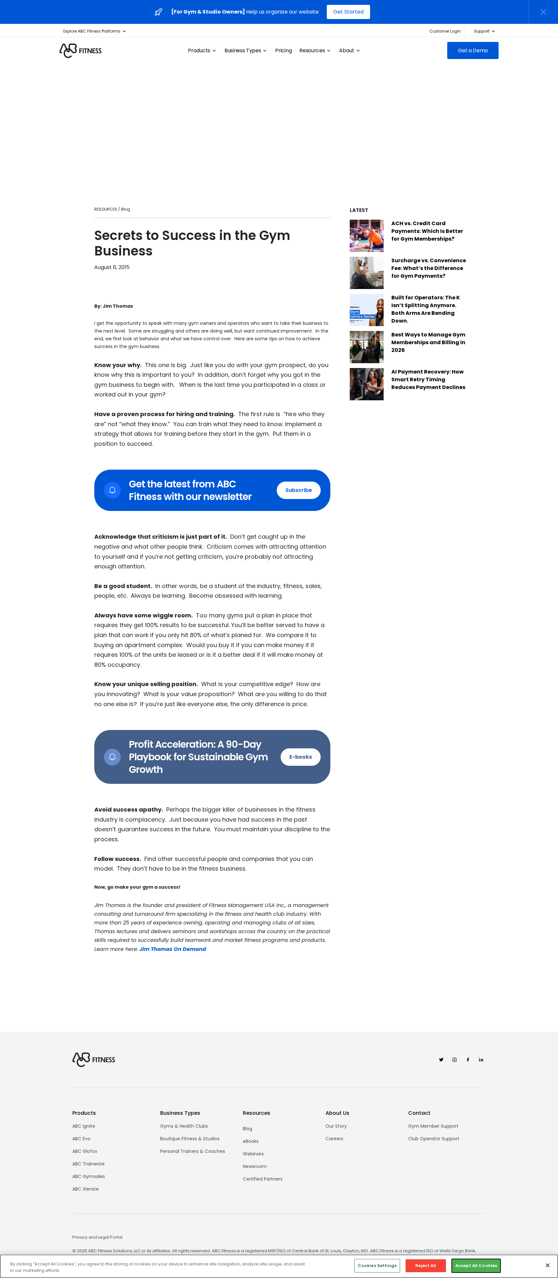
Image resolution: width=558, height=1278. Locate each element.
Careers (334, 1138)
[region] (279, 1266)
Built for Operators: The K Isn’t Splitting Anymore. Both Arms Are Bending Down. (425, 309)
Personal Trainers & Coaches (192, 1151)
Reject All (425, 1266)
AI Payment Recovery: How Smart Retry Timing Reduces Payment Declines (428, 379)
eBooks (251, 1141)
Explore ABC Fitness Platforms (91, 31)
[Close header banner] (543, 12)
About (346, 50)
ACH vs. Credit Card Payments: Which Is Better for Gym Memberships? (427, 231)
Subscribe (298, 490)
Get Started (348, 11)
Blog (247, 1128)
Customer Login (445, 31)
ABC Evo (81, 1138)
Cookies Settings (377, 1266)
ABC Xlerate (85, 1189)
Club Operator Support (434, 1138)
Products (199, 50)
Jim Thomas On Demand (173, 949)
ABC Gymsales (88, 1176)
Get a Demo (473, 50)
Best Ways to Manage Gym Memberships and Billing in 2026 (428, 342)
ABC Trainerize (88, 1164)
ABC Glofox (84, 1151)
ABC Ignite (83, 1126)
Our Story (336, 1126)
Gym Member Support (433, 1126)
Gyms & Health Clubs (184, 1126)
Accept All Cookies (476, 1266)
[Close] (548, 1265)
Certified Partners (263, 1179)
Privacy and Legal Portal (97, 1237)
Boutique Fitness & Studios (190, 1138)
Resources (312, 50)
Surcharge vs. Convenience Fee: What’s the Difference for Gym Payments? (428, 268)
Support (482, 31)
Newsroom (255, 1166)
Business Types (242, 50)
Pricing (283, 50)
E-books (300, 757)
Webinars (253, 1154)
